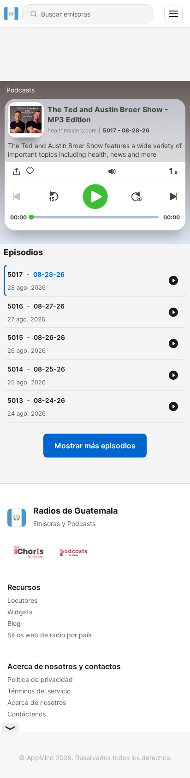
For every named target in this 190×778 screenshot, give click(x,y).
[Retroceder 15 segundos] (53, 196)
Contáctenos (26, 714)
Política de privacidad (40, 679)
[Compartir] (16, 171)
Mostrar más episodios (95, 445)
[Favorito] (30, 171)
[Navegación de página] (173, 14)
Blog (14, 623)
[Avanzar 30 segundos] (136, 196)
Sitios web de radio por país (49, 635)
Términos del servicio (39, 691)
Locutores (22, 600)
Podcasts (20, 90)
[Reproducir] (95, 196)
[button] (112, 171)
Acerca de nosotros (36, 702)
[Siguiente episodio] (172, 196)
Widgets (19, 612)
